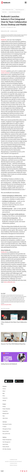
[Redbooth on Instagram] (26, 471)
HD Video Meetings (7, 449)
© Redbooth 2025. (13, 459)
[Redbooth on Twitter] (22, 471)
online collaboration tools (7, 9)
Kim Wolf (3, 27)
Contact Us (5, 398)
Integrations (5, 411)
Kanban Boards (6, 446)
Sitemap (4, 400)
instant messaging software (14, 12)
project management (20, 9)
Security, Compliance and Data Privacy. (13, 461)
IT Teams (4, 426)
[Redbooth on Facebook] (20, 471)
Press (4, 395)
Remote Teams (6, 431)
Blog (3, 393)
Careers (4, 388)
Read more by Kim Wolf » (6, 304)
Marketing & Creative (7, 424)
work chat (4, 12)
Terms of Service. (13, 465)
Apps (4, 415)
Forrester (3, 71)
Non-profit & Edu (6, 433)
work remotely (5, 73)
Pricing (4, 406)
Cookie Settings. (13, 463)
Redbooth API (6, 413)
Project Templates (6, 408)
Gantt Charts (5, 444)
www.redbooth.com (9, 282)
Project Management (7, 439)
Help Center (5, 418)
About (4, 391)
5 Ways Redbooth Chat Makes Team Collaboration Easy (14, 323)
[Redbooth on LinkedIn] (24, 471)
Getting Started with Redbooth (9, 364)
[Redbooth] (5, 3)
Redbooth (4, 40)
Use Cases (5, 421)
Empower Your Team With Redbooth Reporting (13, 344)
